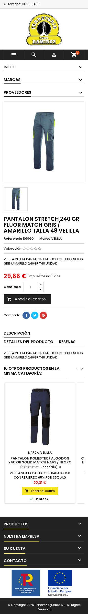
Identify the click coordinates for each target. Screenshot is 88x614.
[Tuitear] (34, 315)
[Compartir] (26, 315)
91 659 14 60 (31, 4)
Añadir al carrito (26, 299)
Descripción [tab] (17, 333)
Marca (45, 238)
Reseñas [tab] (67, 342)
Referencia (13, 238)
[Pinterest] (43, 315)
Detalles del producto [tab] (28, 342)
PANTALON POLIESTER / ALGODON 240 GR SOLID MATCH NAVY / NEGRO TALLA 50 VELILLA (40, 462)
